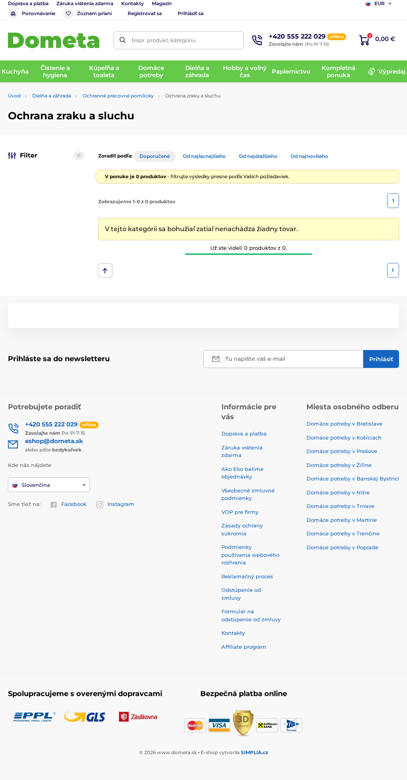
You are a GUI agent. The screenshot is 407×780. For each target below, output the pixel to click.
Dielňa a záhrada (51, 96)
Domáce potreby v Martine (341, 520)
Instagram (120, 504)
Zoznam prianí (94, 13)
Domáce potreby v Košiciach (344, 437)
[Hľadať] (123, 40)
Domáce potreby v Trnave (340, 506)
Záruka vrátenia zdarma (84, 3)
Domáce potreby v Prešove (341, 451)
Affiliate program (243, 647)
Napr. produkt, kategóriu (164, 40)
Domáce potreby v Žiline (339, 465)
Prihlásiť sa (191, 13)
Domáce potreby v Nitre (338, 492)
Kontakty (132, 3)
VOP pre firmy (239, 512)
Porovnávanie (38, 13)
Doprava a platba (28, 3)
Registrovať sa (145, 13)
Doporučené (155, 156)
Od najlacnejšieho (204, 156)
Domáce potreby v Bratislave (344, 423)
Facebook (74, 504)
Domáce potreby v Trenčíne (343, 533)
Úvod (14, 96)
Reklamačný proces (247, 576)
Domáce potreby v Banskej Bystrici (352, 478)
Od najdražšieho (258, 156)
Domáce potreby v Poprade (342, 547)
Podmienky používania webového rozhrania (250, 555)
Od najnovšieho (309, 156)
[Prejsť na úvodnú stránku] (53, 40)
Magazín (162, 3)
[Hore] (105, 270)
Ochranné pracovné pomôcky (118, 96)
